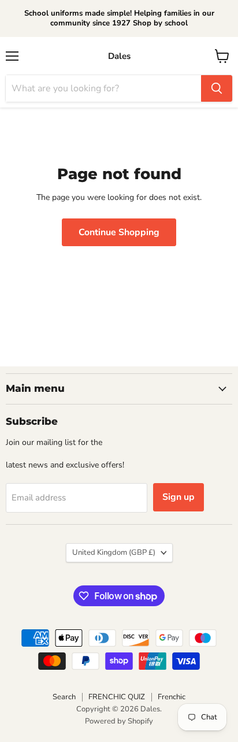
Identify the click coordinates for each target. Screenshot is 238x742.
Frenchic (171, 697)
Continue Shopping (119, 232)
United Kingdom (113, 552)
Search (64, 697)
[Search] (216, 88)
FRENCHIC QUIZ (116, 697)
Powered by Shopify (119, 721)
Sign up (178, 497)
